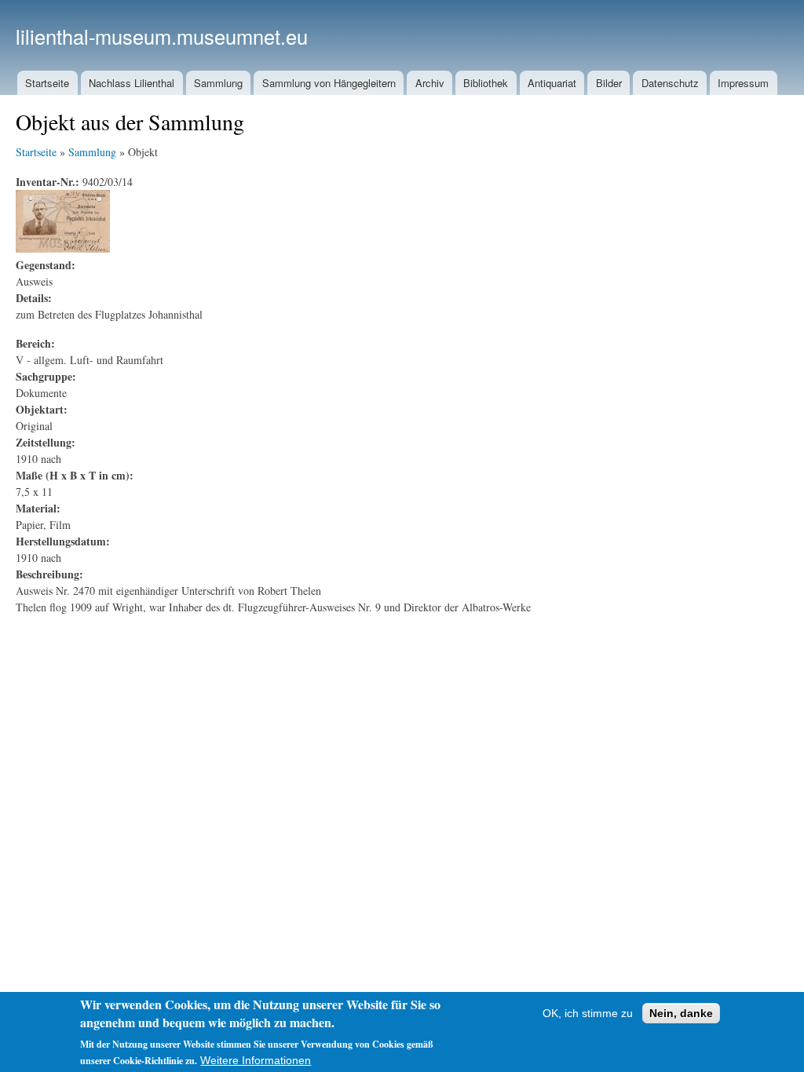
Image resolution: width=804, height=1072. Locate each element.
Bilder (609, 82)
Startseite (47, 82)
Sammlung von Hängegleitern (329, 82)
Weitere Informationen (255, 1060)
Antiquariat (552, 82)
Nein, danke (681, 1013)
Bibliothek (485, 82)
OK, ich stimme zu (588, 1013)
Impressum (743, 82)
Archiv (429, 82)
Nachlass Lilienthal (131, 82)
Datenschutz (670, 82)
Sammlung (218, 82)
